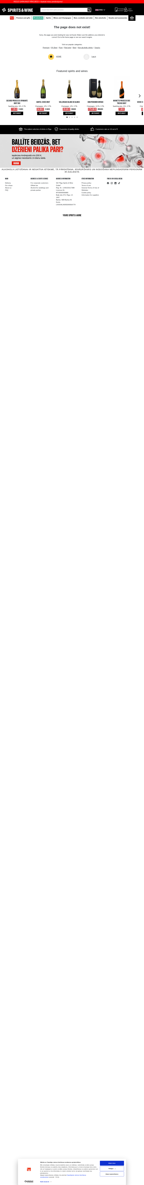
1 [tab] (67, 117)
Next (140, 95)
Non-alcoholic (100, 18)
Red (11, 18)
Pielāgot (111, 1168)
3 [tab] (72, 117)
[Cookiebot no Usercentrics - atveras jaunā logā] (28, 1182)
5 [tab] (77, 117)
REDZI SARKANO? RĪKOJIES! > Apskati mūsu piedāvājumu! (27, 2)
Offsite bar (34, 185)
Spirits (48, 18)
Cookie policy (86, 192)
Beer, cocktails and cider (83, 18)
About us (8, 188)
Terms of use (86, 185)
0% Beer (54, 48)
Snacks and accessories (118, 18)
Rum (61, 48)
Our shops (8, 185)
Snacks (97, 48)
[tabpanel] (17, 95)
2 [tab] (69, 117)
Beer (74, 48)
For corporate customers (39, 183)
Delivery (8, 183)
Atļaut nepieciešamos (112, 1174)
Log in (129, 9)
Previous (4, 95)
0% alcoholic (38, 18)
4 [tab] (74, 117)
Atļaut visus (111, 1163)
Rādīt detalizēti (44, 1181)
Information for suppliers (90, 195)
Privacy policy (86, 183)
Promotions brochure (120, 9)
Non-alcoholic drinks (85, 48)
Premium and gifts (23, 18)
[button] (102, 10)
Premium (46, 48)
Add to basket (17, 113)
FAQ (6, 190)
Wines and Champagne (62, 18)
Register (130, 10)
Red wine (67, 48)
